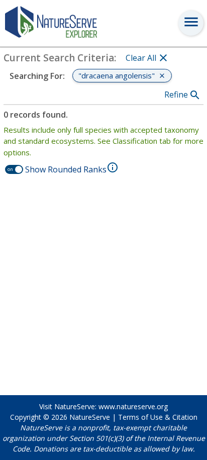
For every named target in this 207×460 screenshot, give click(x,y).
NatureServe (89, 417)
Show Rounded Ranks (66, 169)
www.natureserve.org (133, 406)
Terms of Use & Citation (157, 417)
